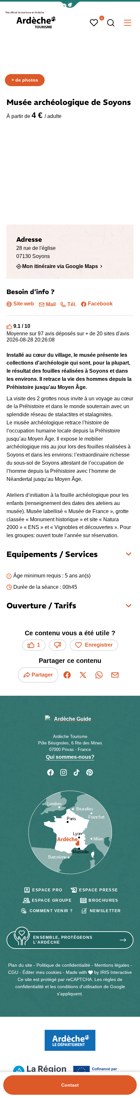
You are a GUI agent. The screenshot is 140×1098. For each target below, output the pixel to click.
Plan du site (20, 965)
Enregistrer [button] (99, 645)
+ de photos (24, 80)
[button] (70, 4)
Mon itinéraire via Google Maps (60, 266)
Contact (70, 1085)
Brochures (104, 900)
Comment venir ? (51, 911)
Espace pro (47, 890)
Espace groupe (52, 900)
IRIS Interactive (116, 972)
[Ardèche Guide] (36, 22)
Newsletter (105, 911)
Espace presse (98, 890)
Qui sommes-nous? (70, 757)
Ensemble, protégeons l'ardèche (62, 940)
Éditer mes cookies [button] (42, 972)
